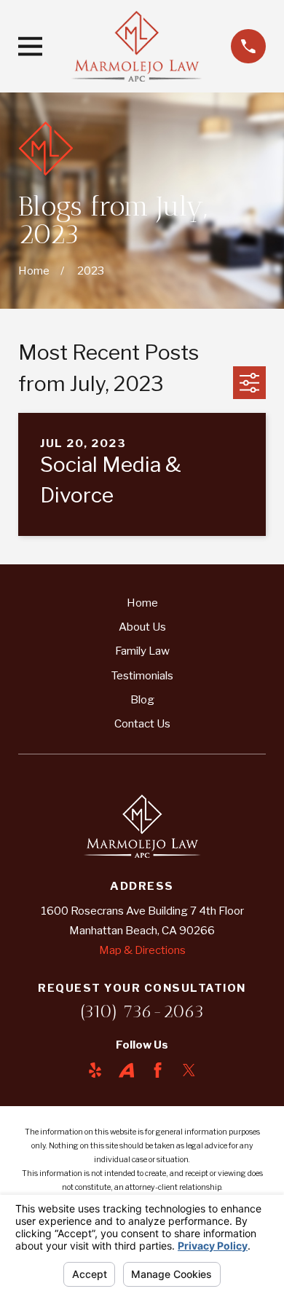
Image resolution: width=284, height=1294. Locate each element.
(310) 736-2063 (142, 1011)
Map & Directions (142, 950)
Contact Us (142, 723)
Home (142, 602)
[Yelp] (95, 1070)
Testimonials (142, 675)
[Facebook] (157, 1070)
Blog (142, 699)
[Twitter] (189, 1070)
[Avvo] (126, 1070)
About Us (142, 627)
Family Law (142, 651)
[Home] (136, 46)
